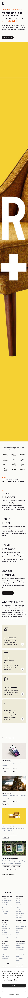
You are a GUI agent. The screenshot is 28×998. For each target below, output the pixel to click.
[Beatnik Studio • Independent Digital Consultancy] (3, 3)
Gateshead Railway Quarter (10, 858)
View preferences (14, 994)
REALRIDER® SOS (7, 793)
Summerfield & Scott (8, 826)
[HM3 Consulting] (14, 751)
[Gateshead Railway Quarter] (14, 848)
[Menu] (24, 3)
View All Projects (8, 874)
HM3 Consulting (6, 760)
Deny (14, 990)
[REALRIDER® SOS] (14, 783)
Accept (14, 985)
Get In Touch (7, 37)
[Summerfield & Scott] (14, 816)
